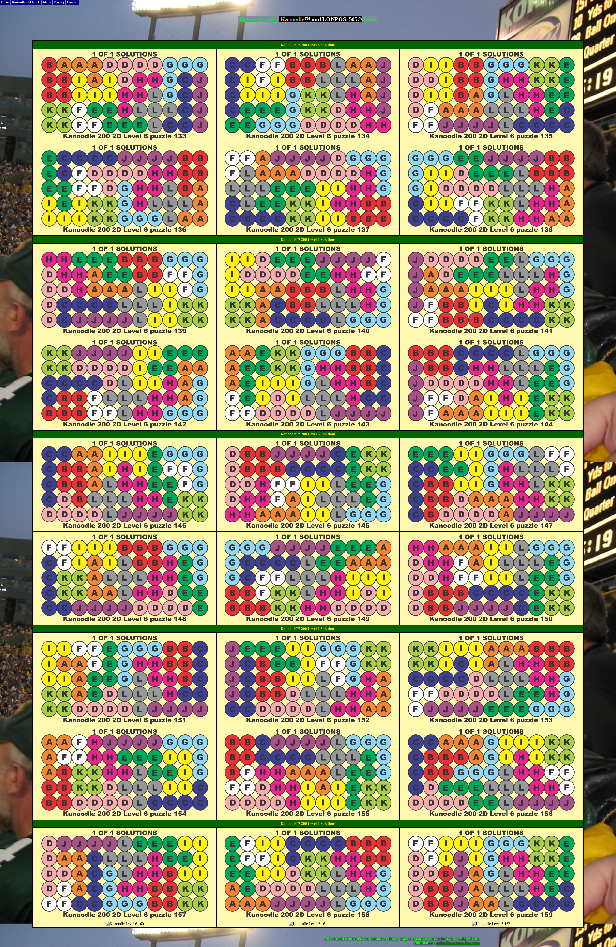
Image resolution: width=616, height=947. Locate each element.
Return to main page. (308, 19)
